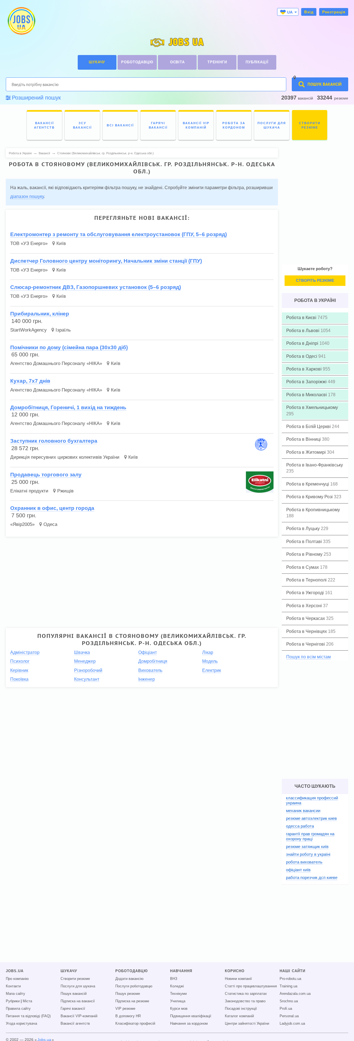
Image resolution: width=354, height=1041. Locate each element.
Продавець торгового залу (46, 475)
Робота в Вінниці (304, 439)
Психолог (20, 661)
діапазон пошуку (27, 196)
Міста (27, 1001)
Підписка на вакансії (78, 1001)
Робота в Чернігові (306, 644)
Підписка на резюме (132, 1001)
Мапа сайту (15, 994)
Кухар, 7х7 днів (30, 381)
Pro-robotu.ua (290, 979)
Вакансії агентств (75, 1024)
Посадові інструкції (241, 1009)
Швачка (82, 652)
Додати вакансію (129, 979)
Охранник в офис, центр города (52, 508)
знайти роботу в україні (308, 854)
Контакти (13, 986)
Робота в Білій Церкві (309, 426)
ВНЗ (173, 979)
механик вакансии (303, 810)
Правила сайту (18, 1009)
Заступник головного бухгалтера (53, 441)
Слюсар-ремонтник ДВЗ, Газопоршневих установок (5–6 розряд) (95, 287)
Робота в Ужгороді (305, 592)
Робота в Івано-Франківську (314, 465)
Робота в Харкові (304, 369)
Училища (177, 1001)
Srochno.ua (289, 1001)
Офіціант (147, 652)
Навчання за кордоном (189, 1024)
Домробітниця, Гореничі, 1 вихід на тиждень (68, 407)
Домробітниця (152, 661)
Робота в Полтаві (304, 541)
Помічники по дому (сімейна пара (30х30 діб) (69, 347)
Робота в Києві (301, 317)
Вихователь (150, 670)
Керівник (19, 670)
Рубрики (13, 1001)
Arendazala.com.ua (295, 994)
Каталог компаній (239, 1016)
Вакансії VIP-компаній (79, 1016)
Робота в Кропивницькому (313, 509)
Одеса (50, 524)
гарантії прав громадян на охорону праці (310, 836)
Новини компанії (238, 979)
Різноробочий (88, 670)
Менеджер (85, 661)
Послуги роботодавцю (133, 986)
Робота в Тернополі (307, 580)
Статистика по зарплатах (246, 994)
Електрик (211, 670)
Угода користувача (21, 1024)
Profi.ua (286, 1009)
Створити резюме (75, 979)
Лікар (207, 652)
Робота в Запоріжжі (307, 381)
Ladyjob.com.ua (292, 1024)
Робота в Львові (303, 330)
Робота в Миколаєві (307, 394)
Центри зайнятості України (247, 1024)
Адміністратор (25, 652)
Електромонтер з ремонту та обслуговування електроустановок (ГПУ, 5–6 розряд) (118, 234)
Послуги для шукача (78, 986)
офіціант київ (298, 869)
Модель (210, 661)
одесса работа (300, 826)
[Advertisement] (138, 580)
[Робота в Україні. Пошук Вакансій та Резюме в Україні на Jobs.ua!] (21, 21)
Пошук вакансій (74, 994)
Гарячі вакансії (73, 1009)
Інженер (146, 679)
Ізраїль (63, 330)
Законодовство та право (245, 1001)
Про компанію (17, 979)
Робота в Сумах (303, 567)
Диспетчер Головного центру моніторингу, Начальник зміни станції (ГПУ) (106, 261)
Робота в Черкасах (306, 618)
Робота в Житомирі (306, 452)
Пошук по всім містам (308, 656)
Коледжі (177, 986)
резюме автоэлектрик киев (311, 818)
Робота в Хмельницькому (312, 407)
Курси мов (179, 1009)
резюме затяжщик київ (307, 846)
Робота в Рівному (305, 554)
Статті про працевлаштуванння (251, 986)
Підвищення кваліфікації (190, 1016)
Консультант (86, 679)
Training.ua (288, 986)
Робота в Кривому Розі (310, 496)
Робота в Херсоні (304, 605)
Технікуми (178, 994)
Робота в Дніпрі (302, 343)
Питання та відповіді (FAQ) (28, 1016)
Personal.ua (289, 1016)
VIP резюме (125, 1009)
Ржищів (65, 491)
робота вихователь (304, 862)
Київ (61, 243)
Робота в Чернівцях (307, 631)
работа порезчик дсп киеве (311, 877)
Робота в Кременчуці (308, 484)
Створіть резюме (315, 280)
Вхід (308, 12)
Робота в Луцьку (303, 528)
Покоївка (19, 679)
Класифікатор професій (135, 1024)
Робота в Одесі (302, 356)
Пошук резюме (127, 994)
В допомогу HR (128, 1016)
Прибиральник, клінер (39, 314)
